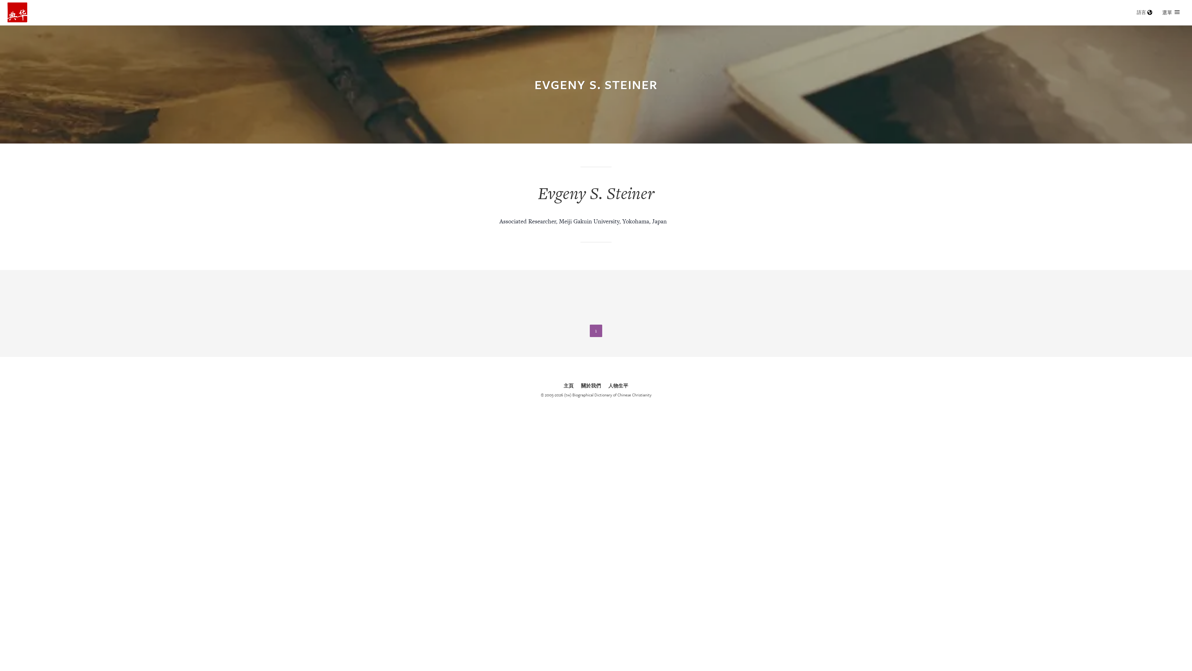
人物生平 (618, 385)
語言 (1141, 12)
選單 (1167, 12)
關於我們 (591, 385)
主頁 (569, 385)
